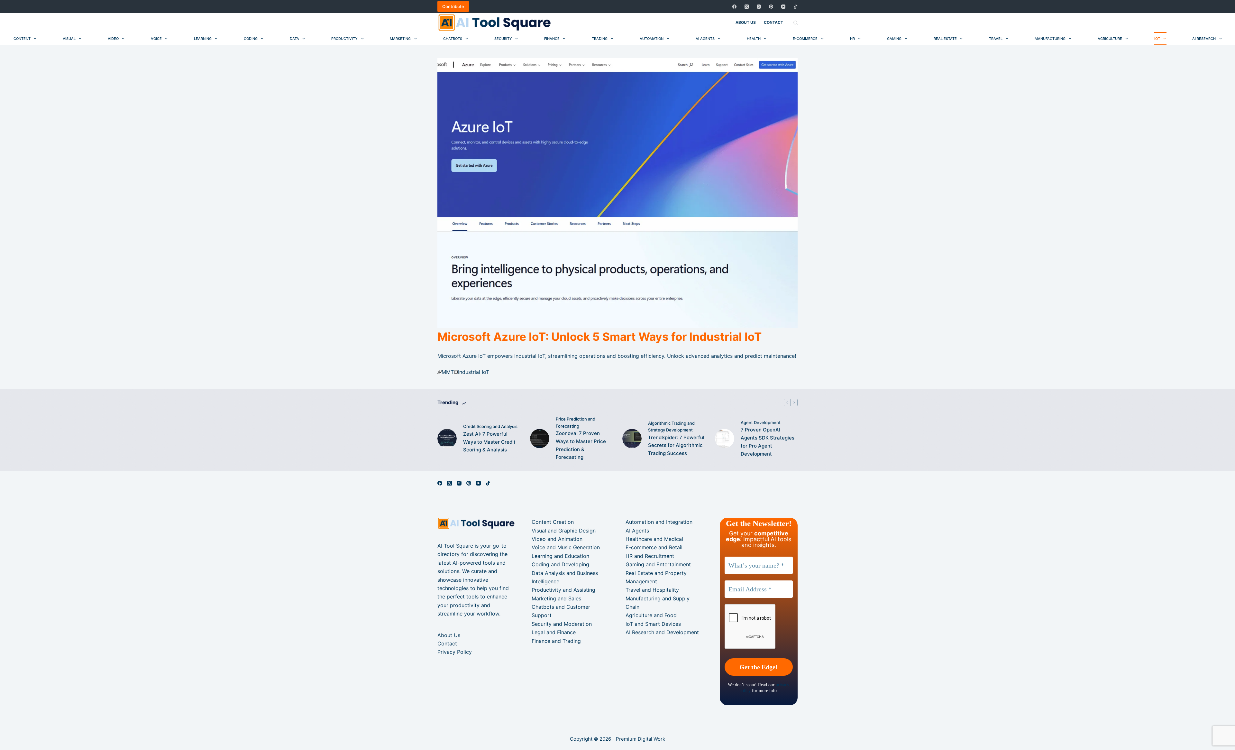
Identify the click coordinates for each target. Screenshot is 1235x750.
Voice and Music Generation (566, 547)
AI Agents (705, 38)
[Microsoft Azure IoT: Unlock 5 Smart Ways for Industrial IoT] (617, 193)
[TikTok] (795, 7)
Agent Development (761, 422)
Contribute (453, 6)
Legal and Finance (554, 632)
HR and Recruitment (650, 556)
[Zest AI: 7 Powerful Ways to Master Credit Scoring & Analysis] (447, 438)
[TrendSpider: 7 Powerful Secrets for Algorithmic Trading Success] (632, 438)
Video (113, 38)
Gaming (894, 38)
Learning (203, 38)
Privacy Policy (454, 652)
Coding (251, 38)
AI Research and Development (662, 632)
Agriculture (1110, 38)
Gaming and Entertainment (658, 564)
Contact (773, 22)
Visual (69, 38)
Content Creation (553, 522)
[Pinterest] (771, 7)
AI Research (1204, 38)
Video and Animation (557, 539)
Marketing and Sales (556, 598)
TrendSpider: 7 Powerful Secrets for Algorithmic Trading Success (676, 445)
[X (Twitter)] (747, 7)
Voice (156, 38)
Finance (552, 38)
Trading (600, 38)
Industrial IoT (473, 372)
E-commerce (805, 38)
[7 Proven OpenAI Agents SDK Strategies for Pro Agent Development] (724, 438)
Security (503, 38)
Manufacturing (1050, 38)
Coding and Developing (560, 564)
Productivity (344, 38)
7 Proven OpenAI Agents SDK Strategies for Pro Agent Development (767, 442)
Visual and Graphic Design (564, 530)
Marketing (400, 38)
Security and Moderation (562, 624)
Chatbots (452, 38)
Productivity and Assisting (563, 590)
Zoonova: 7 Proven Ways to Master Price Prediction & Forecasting (581, 445)
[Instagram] (759, 7)
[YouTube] (783, 7)
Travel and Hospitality (652, 590)
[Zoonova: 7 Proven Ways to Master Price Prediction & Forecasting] (539, 438)
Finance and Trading (556, 641)
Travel (995, 38)
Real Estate (945, 38)
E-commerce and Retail (654, 547)
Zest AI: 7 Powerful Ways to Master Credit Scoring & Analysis (489, 442)
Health (754, 38)
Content (22, 38)
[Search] (795, 23)
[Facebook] (734, 7)
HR (852, 38)
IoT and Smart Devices (653, 624)
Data (294, 38)
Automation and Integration (659, 522)
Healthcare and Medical (654, 539)
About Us (746, 22)
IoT (1157, 38)
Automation (651, 38)
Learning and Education (560, 556)
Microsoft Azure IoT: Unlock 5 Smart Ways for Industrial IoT (599, 336)
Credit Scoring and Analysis (490, 426)
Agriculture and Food (651, 615)
